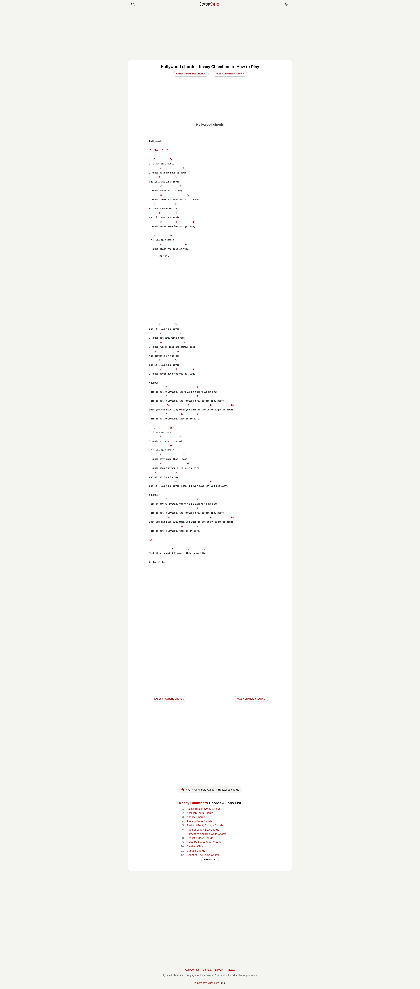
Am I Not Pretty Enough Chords (205, 825)
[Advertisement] (210, 33)
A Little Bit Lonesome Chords (203, 808)
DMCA (219, 969)
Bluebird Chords (196, 846)
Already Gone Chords (199, 821)
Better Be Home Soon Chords (204, 842)
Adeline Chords (196, 817)
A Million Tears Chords (200, 813)
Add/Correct (192, 969)
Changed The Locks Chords (203, 855)
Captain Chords (196, 850)
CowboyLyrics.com (208, 983)
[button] (133, 4)
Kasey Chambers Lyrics (230, 73)
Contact (206, 969)
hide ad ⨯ (164, 256)
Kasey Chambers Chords (191, 73)
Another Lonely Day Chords (203, 829)
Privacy (231, 969)
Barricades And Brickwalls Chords (206, 834)
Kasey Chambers (193, 803)
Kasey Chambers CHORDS (169, 699)
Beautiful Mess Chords (200, 838)
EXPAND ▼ (210, 859)
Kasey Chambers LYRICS (251, 699)
